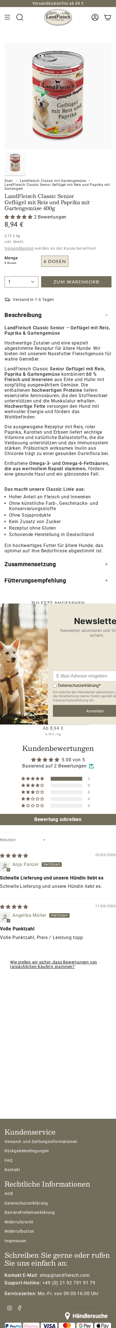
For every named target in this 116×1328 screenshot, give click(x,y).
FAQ (8, 1160)
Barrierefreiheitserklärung (30, 1212)
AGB (9, 1193)
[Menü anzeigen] (7, 17)
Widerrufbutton (19, 1231)
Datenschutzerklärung (26, 1203)
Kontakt (12, 1169)
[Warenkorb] (107, 17)
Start (9, 181)
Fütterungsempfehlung (35, 580)
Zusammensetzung (30, 564)
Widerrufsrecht (19, 1222)
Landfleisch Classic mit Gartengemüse (53, 181)
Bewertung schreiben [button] (58, 819)
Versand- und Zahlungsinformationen (41, 1141)
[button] (19, 217)
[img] (14, 855)
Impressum (15, 1241)
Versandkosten (19, 248)
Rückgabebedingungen (27, 1151)
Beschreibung (23, 315)
